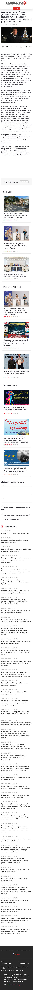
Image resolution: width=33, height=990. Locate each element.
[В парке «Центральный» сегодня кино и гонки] (9, 530)
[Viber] (25, 46)
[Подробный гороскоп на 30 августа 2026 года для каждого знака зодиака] (9, 546)
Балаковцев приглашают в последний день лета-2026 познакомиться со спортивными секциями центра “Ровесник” (16, 342)
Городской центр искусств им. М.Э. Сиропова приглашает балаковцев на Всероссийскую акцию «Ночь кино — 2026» (15, 817)
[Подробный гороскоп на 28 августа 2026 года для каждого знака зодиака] (16, 906)
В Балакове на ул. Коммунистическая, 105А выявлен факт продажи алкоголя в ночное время (15, 714)
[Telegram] (16, 46)
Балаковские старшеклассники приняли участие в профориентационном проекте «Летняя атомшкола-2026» (14, 602)
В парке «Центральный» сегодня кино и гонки (15, 533)
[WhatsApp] (30, 46)
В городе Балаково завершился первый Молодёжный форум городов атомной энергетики (16, 373)
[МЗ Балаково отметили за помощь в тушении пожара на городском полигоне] (16, 608)
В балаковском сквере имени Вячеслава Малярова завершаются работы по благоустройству (15, 215)
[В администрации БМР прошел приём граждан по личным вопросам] (16, 774)
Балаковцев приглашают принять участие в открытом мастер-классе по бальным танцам (16, 409)
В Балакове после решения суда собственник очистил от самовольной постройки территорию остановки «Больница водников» (15, 674)
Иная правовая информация (16, 985)
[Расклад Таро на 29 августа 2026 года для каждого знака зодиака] (16, 680)
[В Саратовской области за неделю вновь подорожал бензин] (16, 876)
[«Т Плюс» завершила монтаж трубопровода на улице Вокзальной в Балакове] (16, 836)
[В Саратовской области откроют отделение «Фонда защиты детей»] (16, 264)
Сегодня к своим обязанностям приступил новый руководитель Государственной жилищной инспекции (15, 703)
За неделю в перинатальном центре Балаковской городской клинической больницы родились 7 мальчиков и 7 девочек (15, 746)
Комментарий (5, 485)
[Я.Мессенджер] (2, 46)
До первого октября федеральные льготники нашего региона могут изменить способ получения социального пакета (15, 931)
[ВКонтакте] (7, 46)
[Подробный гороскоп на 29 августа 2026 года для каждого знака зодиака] (16, 689)
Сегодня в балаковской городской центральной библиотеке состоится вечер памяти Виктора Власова (15, 469)
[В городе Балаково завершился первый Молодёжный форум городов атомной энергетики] (16, 361)
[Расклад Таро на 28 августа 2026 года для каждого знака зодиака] (16, 897)
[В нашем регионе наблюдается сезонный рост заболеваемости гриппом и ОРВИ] (16, 792)
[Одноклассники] (11, 46)
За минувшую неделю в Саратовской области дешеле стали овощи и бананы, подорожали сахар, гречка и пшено (16, 920)
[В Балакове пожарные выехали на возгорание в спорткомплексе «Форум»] (16, 638)
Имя (2, 498)
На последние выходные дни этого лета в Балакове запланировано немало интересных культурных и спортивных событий (15, 571)
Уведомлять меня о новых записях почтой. (16, 515)
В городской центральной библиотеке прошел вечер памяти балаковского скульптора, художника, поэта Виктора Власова (16, 850)
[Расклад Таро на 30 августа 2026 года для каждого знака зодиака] (9, 537)
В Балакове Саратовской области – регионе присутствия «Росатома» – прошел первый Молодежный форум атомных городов (15, 245)
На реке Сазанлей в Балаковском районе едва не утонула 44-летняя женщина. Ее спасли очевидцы (16, 663)
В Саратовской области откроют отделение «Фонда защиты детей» (15, 275)
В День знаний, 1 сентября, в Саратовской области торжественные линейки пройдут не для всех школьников (15, 806)
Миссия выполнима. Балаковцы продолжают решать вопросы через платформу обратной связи (16, 652)
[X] (21, 46)
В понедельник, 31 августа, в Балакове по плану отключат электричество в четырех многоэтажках (16, 560)
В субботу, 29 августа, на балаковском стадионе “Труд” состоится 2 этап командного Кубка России (16, 582)
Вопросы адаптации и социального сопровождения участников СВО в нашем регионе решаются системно (14, 861)
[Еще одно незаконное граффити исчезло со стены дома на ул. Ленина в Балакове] (16, 588)
